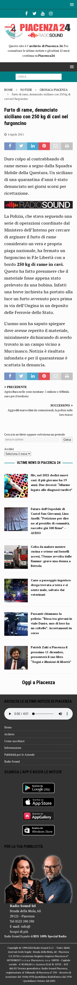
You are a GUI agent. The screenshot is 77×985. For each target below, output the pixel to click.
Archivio (9, 734)
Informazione (12, 748)
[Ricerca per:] (39, 76)
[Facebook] (26, 13)
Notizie (26, 90)
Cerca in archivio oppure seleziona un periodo (34, 434)
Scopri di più (19, 931)
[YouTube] (42, 13)
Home (8, 727)
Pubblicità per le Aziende (19, 755)
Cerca (67, 439)
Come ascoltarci (14, 741)
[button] (71, 4)
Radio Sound (12, 761)
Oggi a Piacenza (38, 682)
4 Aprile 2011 (16, 134)
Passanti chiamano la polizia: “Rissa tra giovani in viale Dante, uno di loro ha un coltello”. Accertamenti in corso (51, 623)
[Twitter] (34, 13)
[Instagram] (51, 13)
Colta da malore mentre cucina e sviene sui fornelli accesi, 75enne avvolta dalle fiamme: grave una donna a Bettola (51, 556)
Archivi (9, 449)
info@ (25, 926)
